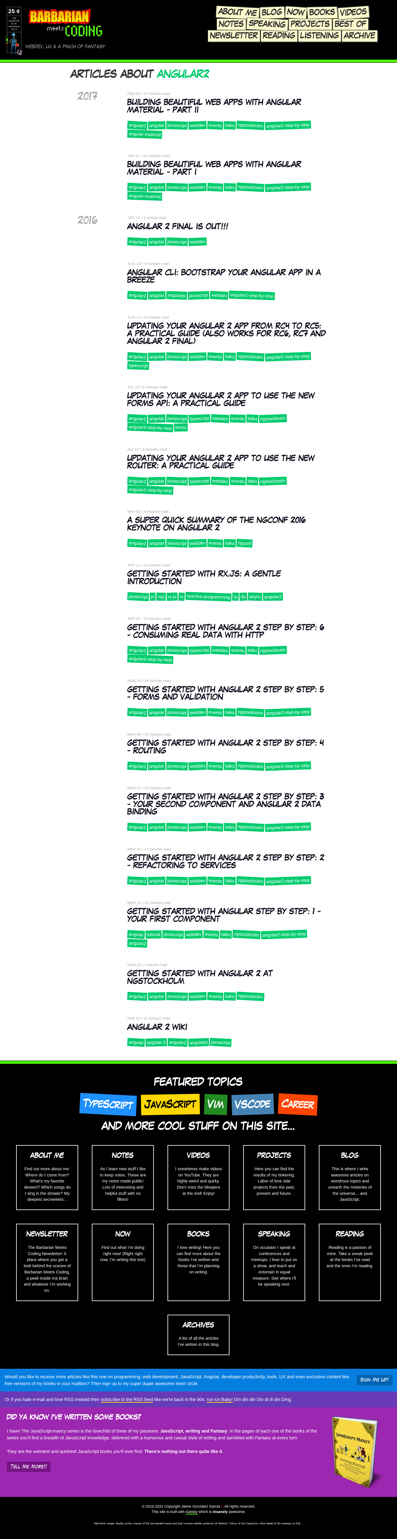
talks (229, 125)
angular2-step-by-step (288, 125)
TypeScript (108, 1104)
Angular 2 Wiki (157, 1027)
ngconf (244, 543)
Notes (231, 24)
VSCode (252, 1104)
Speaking (267, 24)
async (255, 596)
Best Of (350, 24)
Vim (215, 1104)
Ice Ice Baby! (220, 1399)
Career (297, 1104)
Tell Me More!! (29, 1466)
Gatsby (191, 1512)
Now (296, 12)
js (152, 596)
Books (322, 12)
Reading (279, 35)
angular (156, 125)
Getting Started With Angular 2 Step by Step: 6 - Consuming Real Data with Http (225, 631)
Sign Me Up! (374, 1379)
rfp (243, 596)
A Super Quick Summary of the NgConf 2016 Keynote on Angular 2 (216, 524)
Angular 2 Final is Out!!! (177, 226)
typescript (138, 365)
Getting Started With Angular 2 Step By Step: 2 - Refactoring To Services (225, 861)
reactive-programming (208, 596)
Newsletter (234, 35)
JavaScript (170, 1104)
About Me (237, 12)
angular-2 (156, 1042)
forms (180, 427)
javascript (177, 125)
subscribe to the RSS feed (127, 1399)
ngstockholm (250, 125)
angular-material (144, 134)
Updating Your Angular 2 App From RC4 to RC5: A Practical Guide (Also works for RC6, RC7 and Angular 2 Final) (226, 334)
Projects (310, 24)
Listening (319, 35)
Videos (353, 12)
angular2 (137, 125)
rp (235, 596)
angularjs (176, 295)
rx (181, 596)
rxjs (161, 596)
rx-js (172, 596)
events (215, 125)
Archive (359, 35)
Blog (272, 12)
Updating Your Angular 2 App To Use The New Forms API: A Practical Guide (220, 399)
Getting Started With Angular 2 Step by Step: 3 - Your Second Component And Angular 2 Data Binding (225, 804)
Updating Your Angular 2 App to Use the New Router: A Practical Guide (220, 462)
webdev (197, 125)
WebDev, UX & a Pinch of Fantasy (65, 47)
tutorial (153, 934)
